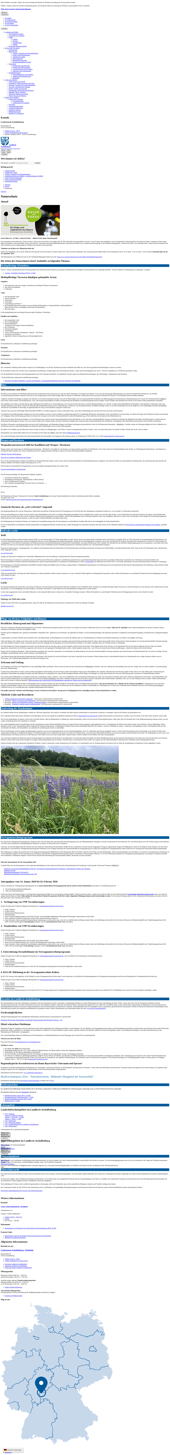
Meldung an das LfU (7, 606)
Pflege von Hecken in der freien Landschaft (18, 699)
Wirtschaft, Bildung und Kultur (18, 94)
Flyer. (52, 1080)
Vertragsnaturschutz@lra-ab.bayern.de (140, 894)
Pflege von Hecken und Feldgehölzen (24, 700)
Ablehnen (4, 12)
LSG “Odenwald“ (10, 1121)
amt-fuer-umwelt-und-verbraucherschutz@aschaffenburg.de (24, 499)
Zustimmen (5, 14)
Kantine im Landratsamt (16, 113)
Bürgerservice (13, 51)
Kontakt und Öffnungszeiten (21, 67)
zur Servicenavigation (11, 25)
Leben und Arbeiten (11, 80)
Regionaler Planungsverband (18, 46)
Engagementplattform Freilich (22, 62)
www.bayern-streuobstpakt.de (96, 1008)
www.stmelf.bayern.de (8, 570)
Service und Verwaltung (12, 48)
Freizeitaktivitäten (18, 101)
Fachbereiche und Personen (21, 66)
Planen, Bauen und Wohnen (17, 96)
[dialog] (85, 1135)
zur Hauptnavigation (11, 21)
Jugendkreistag (17, 43)
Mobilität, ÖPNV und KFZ (17, 92)
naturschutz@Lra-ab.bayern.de (88, 716)
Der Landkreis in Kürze (16, 34)
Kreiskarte (12, 104)
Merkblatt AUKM (9, 870)
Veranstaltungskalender (16, 106)
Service (7, 186)
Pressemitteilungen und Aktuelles (23, 74)
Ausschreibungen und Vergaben (22, 69)
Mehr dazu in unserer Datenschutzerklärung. (16, 9)
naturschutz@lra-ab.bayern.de (37, 1059)
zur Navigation (9, 23)
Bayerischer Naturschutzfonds (30, 1080)
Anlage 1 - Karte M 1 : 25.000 (14, 1117)
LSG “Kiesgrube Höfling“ (13, 1122)
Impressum (8, 1452)
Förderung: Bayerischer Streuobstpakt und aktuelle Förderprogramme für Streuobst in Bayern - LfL (31, 1020)
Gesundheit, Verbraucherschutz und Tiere (21, 83)
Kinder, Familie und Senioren (18, 89)
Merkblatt (25, 1092)
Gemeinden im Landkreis (16, 36)
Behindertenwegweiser (20, 60)
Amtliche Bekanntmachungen (22, 76)
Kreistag (15, 41)
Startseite (7, 185)
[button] (60, 790)
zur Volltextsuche (10, 20)
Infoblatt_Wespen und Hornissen (11, 454)
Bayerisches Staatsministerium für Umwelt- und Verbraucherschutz (21, 1191)
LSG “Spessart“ (10, 1114)
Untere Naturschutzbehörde (14, 1206)
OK (2, 1167)
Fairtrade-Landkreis (15, 110)
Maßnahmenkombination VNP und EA (16, 872)
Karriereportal (13, 50)
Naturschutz (8, 188)
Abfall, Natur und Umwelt (17, 81)
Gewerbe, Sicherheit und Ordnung (19, 87)
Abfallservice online (19, 57)
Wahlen (15, 44)
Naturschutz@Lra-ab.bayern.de (114, 436)
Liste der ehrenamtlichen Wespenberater (13, 469)
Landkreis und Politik (11, 32)
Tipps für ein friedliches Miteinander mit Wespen (16, 457)
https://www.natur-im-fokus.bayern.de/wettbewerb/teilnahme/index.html (79, 257)
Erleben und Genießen (12, 97)
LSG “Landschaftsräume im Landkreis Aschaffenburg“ (22, 1124)
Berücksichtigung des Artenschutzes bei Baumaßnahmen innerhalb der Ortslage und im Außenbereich (60, 680)
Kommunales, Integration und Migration (21, 90)
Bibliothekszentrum (15, 112)
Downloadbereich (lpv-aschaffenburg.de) (27, 1042)
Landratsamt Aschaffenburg (17, 1250)
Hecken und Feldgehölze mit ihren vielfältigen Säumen (29, 702)
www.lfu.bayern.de (7, 553)
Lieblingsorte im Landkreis (21, 103)
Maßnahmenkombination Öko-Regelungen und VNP (20, 874)
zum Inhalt (8, 18)
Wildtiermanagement (73, 433)
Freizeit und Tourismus (16, 99)
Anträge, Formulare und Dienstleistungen (25, 53)
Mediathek (16, 78)
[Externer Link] (57, 1373)
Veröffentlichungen (15, 73)
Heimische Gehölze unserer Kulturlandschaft (26, 704)
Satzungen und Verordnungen (22, 71)
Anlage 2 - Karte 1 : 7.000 (13, 1119)
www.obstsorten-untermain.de (33, 1073)
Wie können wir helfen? (8, 163)
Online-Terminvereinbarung (21, 55)
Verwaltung (12, 64)
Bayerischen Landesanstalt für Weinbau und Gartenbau (143, 525)
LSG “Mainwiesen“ (11, 1126)
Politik (11, 37)
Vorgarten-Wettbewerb (16, 108)
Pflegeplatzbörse (18, 58)
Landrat (15, 39)
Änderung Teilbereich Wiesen (14, 1115)
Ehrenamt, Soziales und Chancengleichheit (22, 85)
